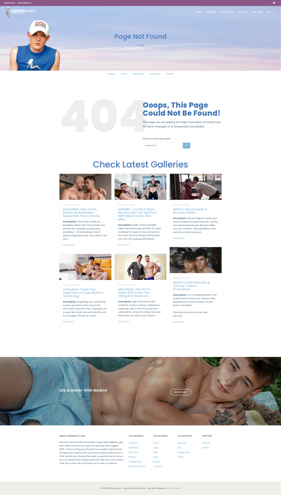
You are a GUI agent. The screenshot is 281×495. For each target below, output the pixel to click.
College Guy (135, 461)
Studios (242, 12)
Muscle (156, 461)
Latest (124, 73)
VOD (269, 12)
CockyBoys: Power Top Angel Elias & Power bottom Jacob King (83, 292)
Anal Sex (182, 442)
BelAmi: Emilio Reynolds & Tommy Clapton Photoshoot (191, 285)
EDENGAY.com (173, 488)
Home (199, 12)
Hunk (155, 457)
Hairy (155, 452)
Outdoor (157, 466)
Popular (111, 73)
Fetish (156, 442)
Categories (227, 12)
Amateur (133, 442)
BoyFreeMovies (24, 3)
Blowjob (132, 457)
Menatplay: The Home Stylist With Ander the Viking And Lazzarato (134, 292)
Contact (206, 442)
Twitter (205, 447)
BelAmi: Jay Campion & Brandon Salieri (190, 211)
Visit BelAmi (180, 392)
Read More (68, 245)
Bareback (133, 447)
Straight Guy (184, 452)
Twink (180, 457)
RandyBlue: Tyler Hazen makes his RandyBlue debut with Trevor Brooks (81, 212)
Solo (180, 447)
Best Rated (138, 73)
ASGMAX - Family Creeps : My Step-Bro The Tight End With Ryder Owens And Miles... (137, 214)
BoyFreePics (9, 3)
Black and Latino (137, 466)
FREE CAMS (256, 12)
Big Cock (133, 452)
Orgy (155, 447)
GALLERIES (211, 12)
